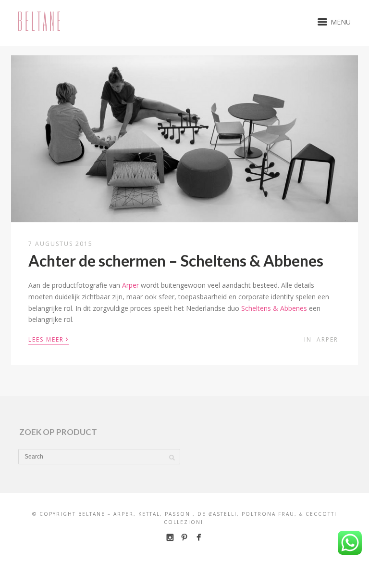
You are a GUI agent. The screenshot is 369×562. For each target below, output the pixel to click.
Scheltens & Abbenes (274, 308)
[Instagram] (170, 537)
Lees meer (48, 338)
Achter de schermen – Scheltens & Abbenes (175, 260)
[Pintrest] (184, 537)
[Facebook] (199, 537)
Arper (130, 285)
